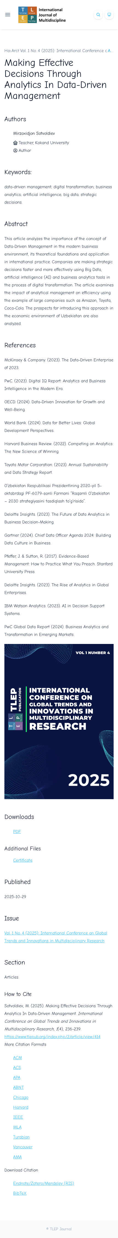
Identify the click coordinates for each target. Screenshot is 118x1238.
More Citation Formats (25, 1044)
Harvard (20, 1107)
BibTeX (20, 1193)
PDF (17, 831)
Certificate (22, 860)
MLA (17, 1127)
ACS (17, 1067)
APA (16, 1077)
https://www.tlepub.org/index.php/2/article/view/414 (52, 1036)
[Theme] (109, 14)
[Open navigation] (7, 14)
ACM (17, 1057)
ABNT (18, 1087)
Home (10, 50)
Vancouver (22, 1147)
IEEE (18, 1117)
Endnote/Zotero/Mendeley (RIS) (43, 1183)
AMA (17, 1156)
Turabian (21, 1137)
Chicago (20, 1097)
